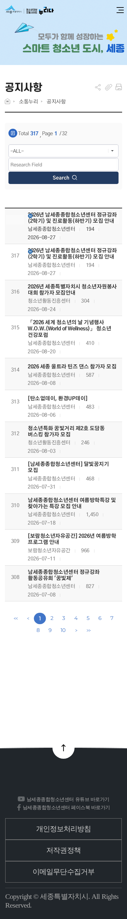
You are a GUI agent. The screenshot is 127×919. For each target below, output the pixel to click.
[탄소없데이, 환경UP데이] (58, 398)
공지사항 (56, 101)
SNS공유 (98, 87)
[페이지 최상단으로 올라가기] (63, 748)
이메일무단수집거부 (63, 872)
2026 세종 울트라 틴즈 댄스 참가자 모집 (72, 366)
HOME (7, 101)
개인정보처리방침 (63, 829)
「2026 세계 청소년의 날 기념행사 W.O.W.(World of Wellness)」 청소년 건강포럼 (69, 328)
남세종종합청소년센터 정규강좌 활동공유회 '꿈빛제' (64, 575)
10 (63, 630)
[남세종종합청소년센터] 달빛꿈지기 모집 (68, 467)
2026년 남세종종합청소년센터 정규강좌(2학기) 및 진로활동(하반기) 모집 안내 (72, 218)
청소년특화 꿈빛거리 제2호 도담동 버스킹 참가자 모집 (66, 431)
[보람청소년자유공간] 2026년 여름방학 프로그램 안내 (72, 539)
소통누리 (28, 101)
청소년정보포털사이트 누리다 (29, 10)
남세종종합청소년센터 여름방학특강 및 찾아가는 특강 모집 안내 (72, 503)
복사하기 (108, 87)
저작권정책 (63, 850)
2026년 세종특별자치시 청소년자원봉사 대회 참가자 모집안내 (72, 289)
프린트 (118, 87)
